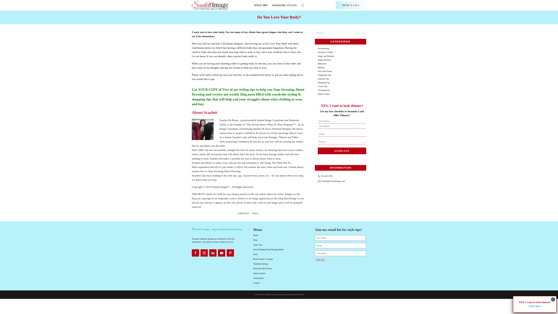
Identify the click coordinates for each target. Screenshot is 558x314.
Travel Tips (322, 86)
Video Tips (257, 245)
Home (255, 235)
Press (255, 254)
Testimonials (258, 278)
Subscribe (320, 260)
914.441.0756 (327, 176)
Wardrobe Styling (284, 5)
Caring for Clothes (325, 52)
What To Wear (324, 94)
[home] (217, 229)
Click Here (535, 306)
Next (254, 213)
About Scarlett (259, 273)
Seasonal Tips (323, 79)
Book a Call (351, 5)
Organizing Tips (324, 75)
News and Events (325, 71)
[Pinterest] (230, 253)
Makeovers (322, 64)
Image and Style (324, 60)
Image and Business (326, 56)
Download (342, 151)
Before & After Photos (262, 268)
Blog (255, 240)
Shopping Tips (324, 83)
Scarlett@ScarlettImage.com (333, 181)
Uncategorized (324, 90)
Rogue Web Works (298, 294)
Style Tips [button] (261, 5)
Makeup (321, 67)
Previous (244, 213)
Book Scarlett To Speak (263, 259)
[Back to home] (210, 5)
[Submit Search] (363, 33)
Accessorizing (323, 48)
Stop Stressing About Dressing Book (268, 249)
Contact (256, 283)
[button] (302, 5)
